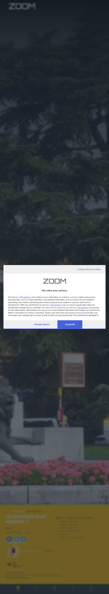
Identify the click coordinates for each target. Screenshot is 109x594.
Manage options (42, 324)
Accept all (70, 324)
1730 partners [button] (25, 297)
